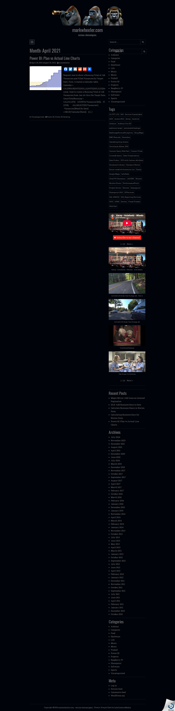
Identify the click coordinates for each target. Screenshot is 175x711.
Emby (138, 169)
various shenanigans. (84, 707)
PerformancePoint (131, 183)
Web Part (113, 206)
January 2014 (117, 527)
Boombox (126, 137)
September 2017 (118, 477)
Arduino (115, 55)
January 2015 (117, 510)
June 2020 (115, 457)
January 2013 (117, 554)
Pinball (114, 78)
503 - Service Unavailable (131, 114)
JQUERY (130, 179)
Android (135, 119)
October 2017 (117, 474)
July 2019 (115, 460)
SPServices (129, 192)
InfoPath (125, 174)
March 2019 (116, 464)
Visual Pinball (134, 201)
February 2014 (117, 524)
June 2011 (115, 597)
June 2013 (115, 540)
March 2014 (116, 520)
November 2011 (118, 584)
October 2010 (117, 614)
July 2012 (115, 564)
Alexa (128, 119)
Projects (114, 85)
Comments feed (118, 692)
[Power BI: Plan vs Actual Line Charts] (45, 78)
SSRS (117, 201)
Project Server (115, 188)
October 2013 (117, 534)
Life (113, 68)
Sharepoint (116, 91)
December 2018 (118, 467)
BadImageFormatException (121, 133)
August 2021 (116, 447)
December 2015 (118, 507)
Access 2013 (119, 119)
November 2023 (118, 440)
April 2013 (115, 547)
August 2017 (116, 480)
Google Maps (114, 174)
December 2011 (118, 581)
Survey (124, 201)
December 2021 (118, 444)
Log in (114, 685)
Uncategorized (38, 117)
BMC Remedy (115, 137)
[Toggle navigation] (32, 42)
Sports (114, 98)
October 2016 (117, 494)
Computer (115, 58)
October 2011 (116, 587)
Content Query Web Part (119, 151)
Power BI (51, 117)
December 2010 (118, 611)
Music (114, 71)
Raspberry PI (117, 88)
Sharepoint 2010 (116, 192)
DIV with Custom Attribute (132, 160)
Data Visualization (131, 156)
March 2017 (116, 487)
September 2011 (118, 591)
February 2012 (117, 574)
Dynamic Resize (133, 165)
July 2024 (115, 437)
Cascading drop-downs (118, 142)
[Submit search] (142, 41)
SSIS (111, 201)
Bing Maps (139, 133)
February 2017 (117, 490)
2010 (111, 119)
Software (115, 95)
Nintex (139, 179)
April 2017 (115, 484)
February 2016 (117, 500)
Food (113, 61)
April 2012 (115, 570)
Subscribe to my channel (128, 237)
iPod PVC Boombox (117, 179)
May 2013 (115, 544)
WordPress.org (118, 695)
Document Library (117, 165)
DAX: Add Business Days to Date (126, 404)
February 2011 (117, 604)
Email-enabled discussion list (122, 169)
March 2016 (116, 497)
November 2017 (118, 470)
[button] (130, 244)
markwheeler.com (87, 29)
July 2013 (115, 537)
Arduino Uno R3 (124, 123)
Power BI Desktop (62, 117)
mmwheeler (64, 63)
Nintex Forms (115, 183)
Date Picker (114, 160)
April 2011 (115, 601)
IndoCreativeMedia (122, 707)
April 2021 (115, 450)
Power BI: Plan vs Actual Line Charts (55, 58)
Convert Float (136, 151)
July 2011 (115, 594)
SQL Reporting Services (131, 197)
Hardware (115, 65)
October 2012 (117, 557)
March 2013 (116, 550)
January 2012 (117, 577)
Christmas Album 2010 (118, 146)
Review (126, 188)
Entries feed (116, 689)
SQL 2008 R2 (114, 197)
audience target (115, 128)
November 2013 (118, 530)
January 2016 (117, 504)
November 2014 (118, 514)
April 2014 (115, 517)
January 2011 (117, 607)
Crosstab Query (115, 156)
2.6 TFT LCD (114, 114)
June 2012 (115, 567)
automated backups (132, 128)
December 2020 (118, 454)
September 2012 (118, 560)
